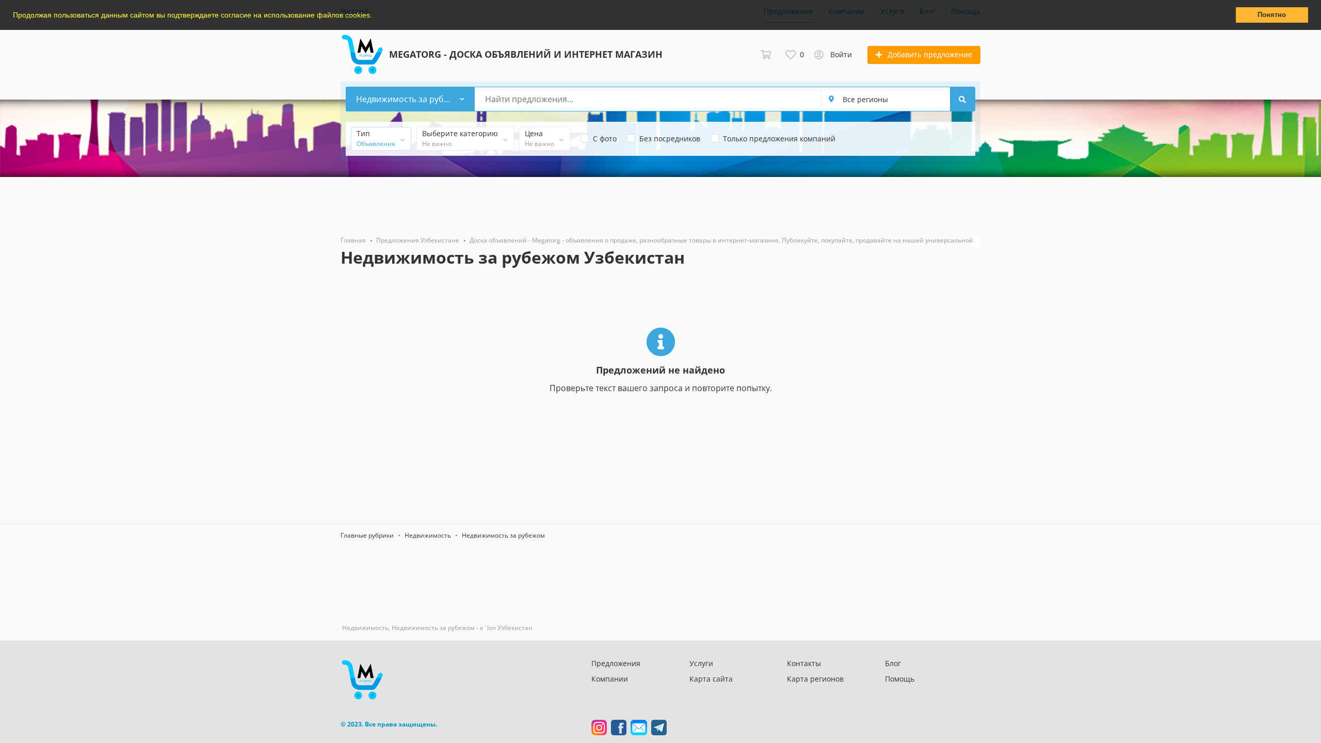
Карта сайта (711, 679)
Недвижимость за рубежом (503, 535)
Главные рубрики (367, 535)
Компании (609, 679)
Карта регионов (815, 679)
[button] (375, 16)
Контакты (804, 663)
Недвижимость (428, 535)
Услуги (701, 663)
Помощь (899, 679)
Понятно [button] (1272, 15)
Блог (893, 663)
